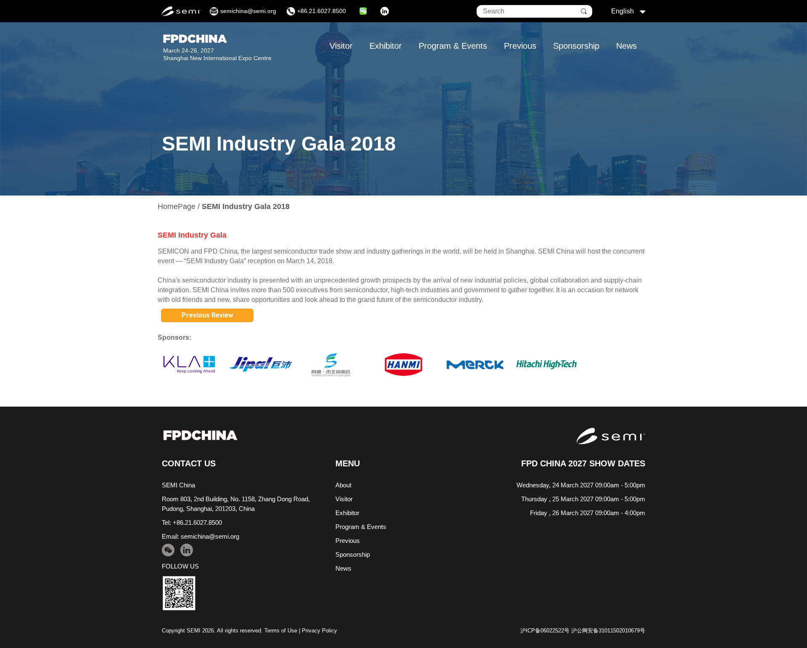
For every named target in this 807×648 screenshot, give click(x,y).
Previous (520, 45)
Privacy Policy (319, 630)
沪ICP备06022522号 (545, 630)
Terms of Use (280, 630)
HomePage (176, 206)
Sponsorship (576, 45)
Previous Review (207, 315)
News (626, 45)
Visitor (341, 45)
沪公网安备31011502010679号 (608, 630)
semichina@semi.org (210, 536)
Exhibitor (385, 45)
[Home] (200, 435)
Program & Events (453, 45)
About (343, 485)
